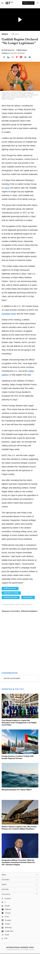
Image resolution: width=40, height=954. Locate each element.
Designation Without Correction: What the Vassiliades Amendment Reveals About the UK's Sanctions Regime (18, 862)
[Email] (25, 57)
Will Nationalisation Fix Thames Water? (17, 790)
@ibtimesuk (22, 50)
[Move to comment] (30, 57)
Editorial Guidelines (29, 611)
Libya (6, 188)
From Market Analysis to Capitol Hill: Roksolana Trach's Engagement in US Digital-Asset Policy (19, 722)
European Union (9, 314)
